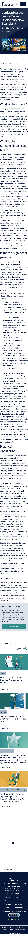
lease (2, 72)
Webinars (3, 712)
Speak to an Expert (14, 626)
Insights (3, 673)
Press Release (9, 751)
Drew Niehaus (17, 28)
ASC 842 (17, 77)
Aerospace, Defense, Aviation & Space (11, 790)
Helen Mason (6, 28)
